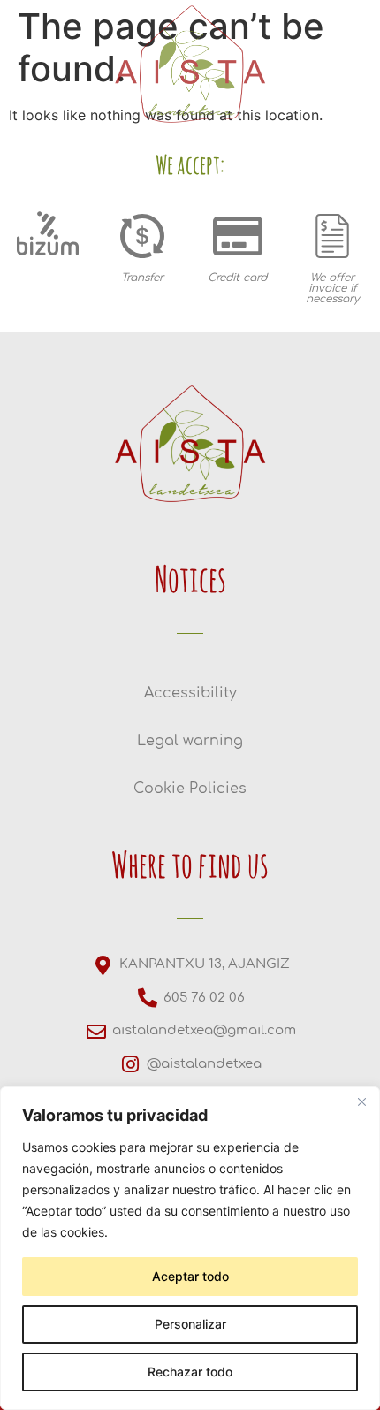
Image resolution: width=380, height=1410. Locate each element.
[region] (190, 1248)
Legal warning (190, 741)
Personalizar (190, 1323)
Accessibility (190, 693)
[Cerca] (361, 1101)
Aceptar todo (190, 1276)
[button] (29, 318)
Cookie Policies (190, 788)
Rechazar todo (190, 1371)
